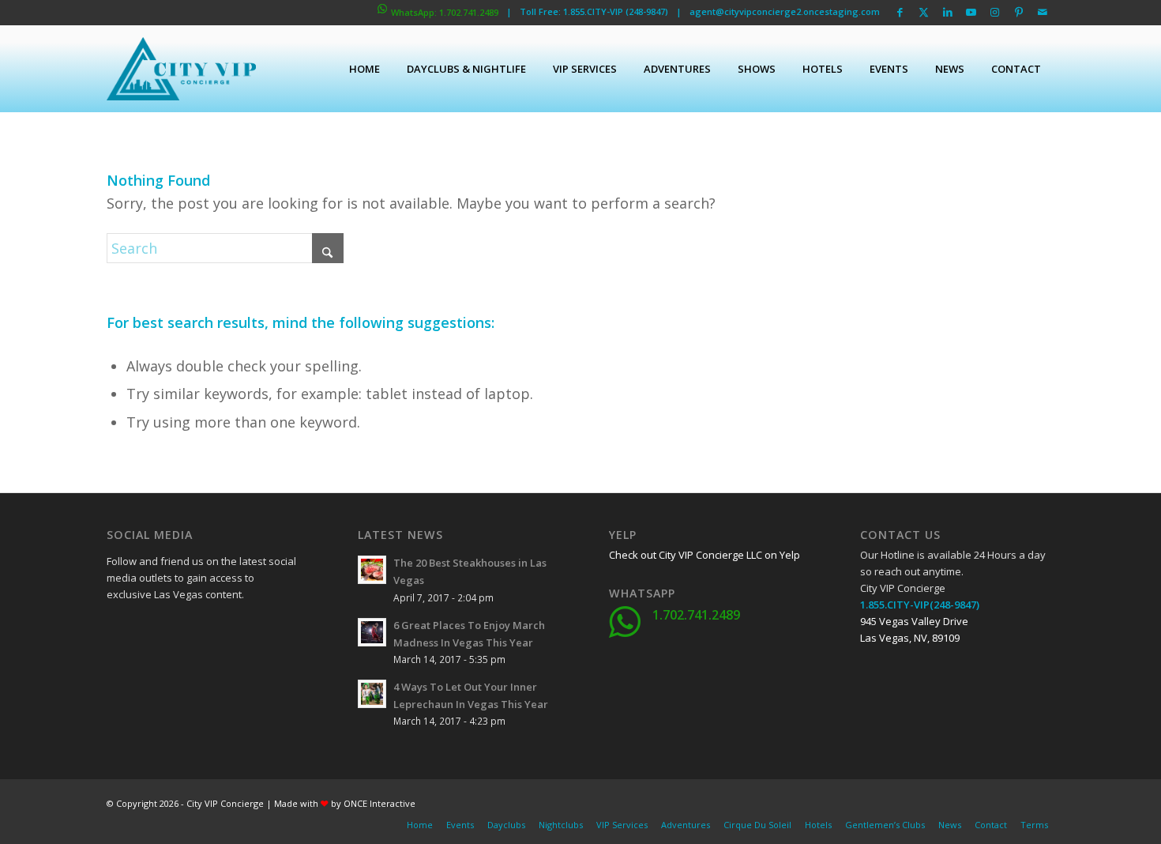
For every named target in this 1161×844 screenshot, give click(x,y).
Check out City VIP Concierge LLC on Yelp (704, 555)
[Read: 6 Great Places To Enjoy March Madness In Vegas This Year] (372, 632)
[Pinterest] (197, 670)
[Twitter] (158, 630)
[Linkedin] (237, 630)
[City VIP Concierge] (181, 68)
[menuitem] (364, 68)
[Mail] (237, 670)
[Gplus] (197, 630)
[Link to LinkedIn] (947, 12)
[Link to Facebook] (900, 12)
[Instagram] (158, 670)
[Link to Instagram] (994, 12)
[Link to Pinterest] (1018, 12)
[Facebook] (118, 630)
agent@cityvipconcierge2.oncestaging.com (784, 11)
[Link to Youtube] (971, 12)
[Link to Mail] (1042, 12)
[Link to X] (923, 12)
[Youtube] (118, 670)
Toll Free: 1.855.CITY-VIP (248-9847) (594, 11)
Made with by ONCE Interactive (344, 803)
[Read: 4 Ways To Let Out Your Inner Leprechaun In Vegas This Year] (372, 694)
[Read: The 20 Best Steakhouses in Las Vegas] (372, 570)
